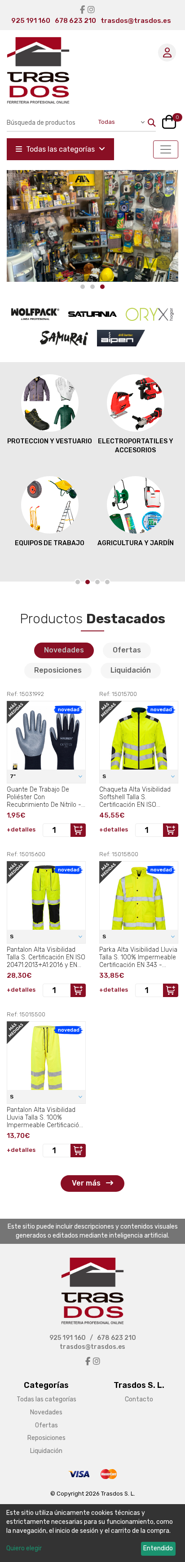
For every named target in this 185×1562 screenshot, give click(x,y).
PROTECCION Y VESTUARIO (49, 441)
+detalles (21, 829)
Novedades (64, 650)
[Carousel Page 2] (92, 287)
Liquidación (130, 670)
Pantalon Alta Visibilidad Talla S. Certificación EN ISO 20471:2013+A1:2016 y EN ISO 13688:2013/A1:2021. (46, 957)
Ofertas (127, 650)
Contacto (139, 1399)
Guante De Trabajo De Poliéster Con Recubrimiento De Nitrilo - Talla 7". (44, 797)
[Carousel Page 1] (82, 287)
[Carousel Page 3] (97, 582)
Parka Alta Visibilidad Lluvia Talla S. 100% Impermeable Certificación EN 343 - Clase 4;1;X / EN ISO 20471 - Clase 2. (138, 957)
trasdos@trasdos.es (136, 21)
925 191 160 (30, 21)
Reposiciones (58, 670)
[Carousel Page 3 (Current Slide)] (102, 287)
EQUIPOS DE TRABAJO (49, 543)
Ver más (87, 1183)
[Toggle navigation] (165, 149)
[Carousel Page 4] (107, 582)
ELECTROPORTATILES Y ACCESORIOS (135, 446)
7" (13, 776)
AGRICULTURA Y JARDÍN (135, 543)
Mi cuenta (167, 52)
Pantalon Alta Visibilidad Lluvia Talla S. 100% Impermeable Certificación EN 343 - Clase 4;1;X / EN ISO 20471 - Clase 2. (45, 1117)
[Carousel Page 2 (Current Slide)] (87, 582)
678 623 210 (75, 21)
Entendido (158, 1548)
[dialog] (92, 1533)
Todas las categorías (60, 149)
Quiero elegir (24, 1548)
